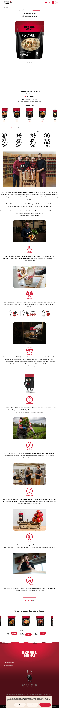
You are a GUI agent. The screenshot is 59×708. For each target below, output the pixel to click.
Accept (45, 704)
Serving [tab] (42, 127)
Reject (32, 704)
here (31, 700)
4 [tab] (29, 62)
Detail (14, 634)
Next (53, 627)
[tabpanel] (29, 40)
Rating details (36, 10)
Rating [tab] (49, 127)
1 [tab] (22, 62)
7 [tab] (35, 62)
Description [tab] (10, 127)
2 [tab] (24, 62)
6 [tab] (33, 62)
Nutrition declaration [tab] (31, 127)
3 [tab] (27, 62)
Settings (20, 704)
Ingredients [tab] (19, 127)
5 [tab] (31, 62)
